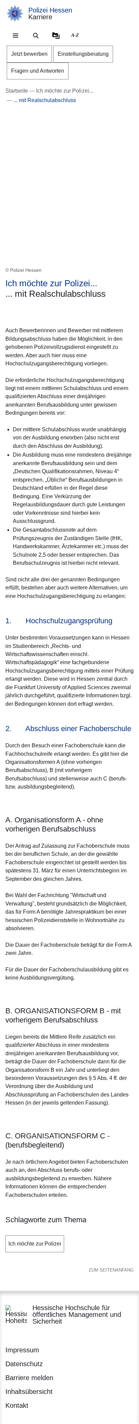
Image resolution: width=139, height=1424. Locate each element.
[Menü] (15, 35)
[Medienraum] (56, 35)
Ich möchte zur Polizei (34, 1244)
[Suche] (35, 35)
